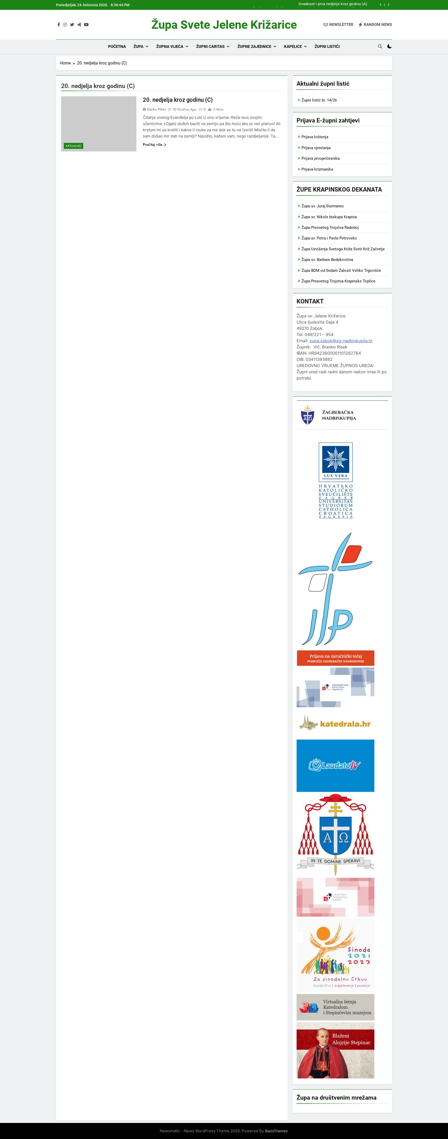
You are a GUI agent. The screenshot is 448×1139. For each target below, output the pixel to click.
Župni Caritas (210, 46)
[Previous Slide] (380, 5)
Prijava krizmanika (317, 169)
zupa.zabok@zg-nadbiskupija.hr (341, 340)
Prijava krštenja (315, 137)
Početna (117, 46)
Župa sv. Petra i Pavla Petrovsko (329, 238)
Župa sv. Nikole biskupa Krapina (329, 217)
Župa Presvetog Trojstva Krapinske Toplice (338, 281)
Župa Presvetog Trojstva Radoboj (330, 227)
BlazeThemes (276, 1131)
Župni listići (327, 46)
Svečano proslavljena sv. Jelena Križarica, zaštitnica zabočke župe (310, 5)
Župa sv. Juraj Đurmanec (323, 206)
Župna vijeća (169, 46)
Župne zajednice (254, 46)
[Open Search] (380, 46)
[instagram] (65, 25)
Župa (138, 46)
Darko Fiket (156, 109)
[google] (79, 25)
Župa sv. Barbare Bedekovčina (327, 259)
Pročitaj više (153, 144)
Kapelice (293, 46)
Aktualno (73, 146)
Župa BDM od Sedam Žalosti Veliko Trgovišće (341, 270)
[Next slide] (388, 5)
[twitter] (72, 25)
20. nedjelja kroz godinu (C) (178, 100)
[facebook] (59, 25)
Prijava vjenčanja (316, 147)
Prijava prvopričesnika (321, 158)
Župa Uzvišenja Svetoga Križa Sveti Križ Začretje (343, 249)
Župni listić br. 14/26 (319, 100)
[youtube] (86, 25)
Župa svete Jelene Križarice (224, 25)
